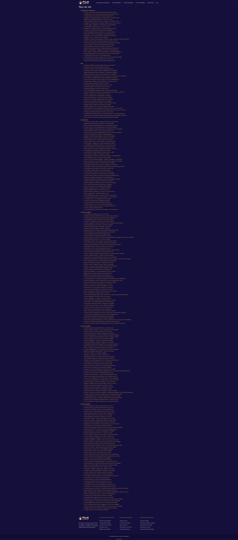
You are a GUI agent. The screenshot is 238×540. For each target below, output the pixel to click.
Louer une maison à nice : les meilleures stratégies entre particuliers (100, 242)
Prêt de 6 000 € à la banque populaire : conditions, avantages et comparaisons (103, 159)
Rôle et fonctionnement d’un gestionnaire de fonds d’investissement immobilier (103, 161)
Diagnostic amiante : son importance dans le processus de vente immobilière (102, 441)
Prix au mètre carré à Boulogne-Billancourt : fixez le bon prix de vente (100, 461)
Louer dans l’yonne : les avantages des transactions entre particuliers (100, 257)
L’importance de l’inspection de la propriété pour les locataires (99, 316)
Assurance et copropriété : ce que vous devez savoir (96, 354)
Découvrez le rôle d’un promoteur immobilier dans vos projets (99, 372)
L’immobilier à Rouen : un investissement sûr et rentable (97, 198)
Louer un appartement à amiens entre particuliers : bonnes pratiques (100, 291)
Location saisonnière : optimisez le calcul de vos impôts (97, 296)
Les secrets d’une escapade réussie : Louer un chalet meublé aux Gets (101, 314)
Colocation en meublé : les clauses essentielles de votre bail (98, 285)
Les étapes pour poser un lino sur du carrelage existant (97, 55)
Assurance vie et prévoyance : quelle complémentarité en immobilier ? (101, 70)
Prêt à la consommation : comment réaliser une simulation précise (100, 141)
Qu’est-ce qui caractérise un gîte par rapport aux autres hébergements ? (101, 79)
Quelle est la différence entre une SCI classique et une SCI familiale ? (100, 74)
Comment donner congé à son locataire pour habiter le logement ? (100, 217)
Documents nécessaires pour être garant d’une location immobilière (100, 282)
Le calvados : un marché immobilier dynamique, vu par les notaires (100, 486)
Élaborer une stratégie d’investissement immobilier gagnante (98, 177)
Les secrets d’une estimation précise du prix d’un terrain (97, 481)
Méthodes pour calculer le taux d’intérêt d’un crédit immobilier (99, 123)
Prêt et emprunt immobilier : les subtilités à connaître (97, 154)
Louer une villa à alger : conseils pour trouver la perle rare (97, 298)
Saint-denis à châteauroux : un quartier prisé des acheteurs (98, 97)
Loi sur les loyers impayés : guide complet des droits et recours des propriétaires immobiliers (106, 294)
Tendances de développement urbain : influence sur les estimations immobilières (103, 427)
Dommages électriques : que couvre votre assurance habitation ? (99, 356)
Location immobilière (128, 2)
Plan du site (119, 539)
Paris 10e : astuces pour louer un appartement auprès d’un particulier (100, 266)
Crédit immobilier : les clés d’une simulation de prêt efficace (98, 139)
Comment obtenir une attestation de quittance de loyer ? (98, 235)
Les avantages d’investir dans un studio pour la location (97, 150)
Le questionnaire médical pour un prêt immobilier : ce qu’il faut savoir (100, 197)
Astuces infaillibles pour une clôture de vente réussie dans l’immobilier (100, 502)
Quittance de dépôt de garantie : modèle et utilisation (97, 228)
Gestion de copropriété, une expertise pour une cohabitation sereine (100, 376)
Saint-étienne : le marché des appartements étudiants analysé (99, 301)
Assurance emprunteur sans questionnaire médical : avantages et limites (101, 336)
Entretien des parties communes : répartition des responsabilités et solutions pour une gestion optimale (109, 237)
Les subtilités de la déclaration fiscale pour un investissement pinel (100, 145)
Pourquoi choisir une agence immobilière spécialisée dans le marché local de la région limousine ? (107, 371)
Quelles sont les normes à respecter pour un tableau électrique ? (99, 33)
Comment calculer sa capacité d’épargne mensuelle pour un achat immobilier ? (103, 132)
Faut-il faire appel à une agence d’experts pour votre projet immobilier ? (101, 401)
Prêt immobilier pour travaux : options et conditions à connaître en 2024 (101, 21)
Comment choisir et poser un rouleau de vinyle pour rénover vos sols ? (101, 41)
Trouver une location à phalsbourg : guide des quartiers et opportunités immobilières (104, 253)
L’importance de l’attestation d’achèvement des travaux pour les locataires (102, 42)
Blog (157, 2)
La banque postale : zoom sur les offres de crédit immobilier (98, 204)
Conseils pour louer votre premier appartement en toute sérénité (99, 232)
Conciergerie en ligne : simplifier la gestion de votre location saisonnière (101, 344)
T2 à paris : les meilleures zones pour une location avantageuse (99, 221)
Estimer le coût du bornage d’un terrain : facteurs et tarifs (98, 466)
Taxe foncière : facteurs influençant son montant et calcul (98, 85)
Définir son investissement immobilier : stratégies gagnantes (98, 134)
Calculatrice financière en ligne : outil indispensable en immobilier (99, 163)
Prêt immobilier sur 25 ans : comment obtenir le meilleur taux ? (99, 130)
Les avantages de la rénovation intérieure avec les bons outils (98, 59)
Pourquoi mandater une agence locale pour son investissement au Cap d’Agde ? (103, 129)
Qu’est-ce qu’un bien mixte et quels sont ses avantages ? (98, 186)
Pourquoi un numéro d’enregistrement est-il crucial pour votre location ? (101, 360)
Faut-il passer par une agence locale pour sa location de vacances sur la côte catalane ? (105, 76)
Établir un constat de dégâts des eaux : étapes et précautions (99, 264)
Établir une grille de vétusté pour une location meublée (97, 239)
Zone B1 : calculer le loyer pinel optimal (93, 207)
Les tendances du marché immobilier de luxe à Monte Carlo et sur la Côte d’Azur (103, 108)
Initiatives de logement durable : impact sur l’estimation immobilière (100, 182)
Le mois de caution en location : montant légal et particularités (99, 305)
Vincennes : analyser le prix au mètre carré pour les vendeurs (98, 474)
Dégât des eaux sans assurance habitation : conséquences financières (100, 72)
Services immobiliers (140, 2)
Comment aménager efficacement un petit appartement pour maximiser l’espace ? (104, 92)
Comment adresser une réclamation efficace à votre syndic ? (99, 347)
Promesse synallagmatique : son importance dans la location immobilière (101, 349)
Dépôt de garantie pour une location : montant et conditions (98, 224)
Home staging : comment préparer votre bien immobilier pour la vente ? (101, 475)
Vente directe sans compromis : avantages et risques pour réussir (99, 484)
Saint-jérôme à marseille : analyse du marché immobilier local (98, 409)
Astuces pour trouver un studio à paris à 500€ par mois (97, 248)
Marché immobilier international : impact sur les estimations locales (100, 102)
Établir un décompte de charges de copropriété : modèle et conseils (100, 390)
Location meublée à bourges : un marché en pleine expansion (98, 255)
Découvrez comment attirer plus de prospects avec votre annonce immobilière (103, 506)
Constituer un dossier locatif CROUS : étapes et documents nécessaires (101, 216)
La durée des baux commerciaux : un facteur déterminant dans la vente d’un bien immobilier (106, 488)
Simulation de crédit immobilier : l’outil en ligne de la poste (98, 388)
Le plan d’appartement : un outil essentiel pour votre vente (98, 483)
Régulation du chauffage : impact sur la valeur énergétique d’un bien (100, 28)
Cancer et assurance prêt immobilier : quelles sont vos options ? (99, 333)
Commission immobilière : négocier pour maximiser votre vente (99, 468)
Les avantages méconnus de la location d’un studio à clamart (98, 219)
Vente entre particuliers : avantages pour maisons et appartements (100, 420)
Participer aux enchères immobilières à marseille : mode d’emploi (99, 470)
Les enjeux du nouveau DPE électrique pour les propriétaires (98, 30)
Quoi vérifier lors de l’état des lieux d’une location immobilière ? (99, 318)
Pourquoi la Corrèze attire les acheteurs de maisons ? (97, 67)
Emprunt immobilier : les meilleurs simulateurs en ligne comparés (99, 146)
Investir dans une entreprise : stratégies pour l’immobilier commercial (100, 148)
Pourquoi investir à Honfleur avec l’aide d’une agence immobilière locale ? (101, 175)
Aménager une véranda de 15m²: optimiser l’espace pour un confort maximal (102, 23)
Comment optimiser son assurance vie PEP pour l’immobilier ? (99, 181)
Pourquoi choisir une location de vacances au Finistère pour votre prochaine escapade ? (105, 312)
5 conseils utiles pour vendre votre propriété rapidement (97, 479)
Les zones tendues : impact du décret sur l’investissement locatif (99, 206)
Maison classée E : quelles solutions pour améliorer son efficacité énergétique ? (103, 51)
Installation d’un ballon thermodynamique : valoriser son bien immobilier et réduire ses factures (106, 39)
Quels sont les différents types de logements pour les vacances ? (100, 65)
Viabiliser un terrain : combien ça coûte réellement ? (96, 37)
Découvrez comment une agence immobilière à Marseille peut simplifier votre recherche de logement (108, 392)
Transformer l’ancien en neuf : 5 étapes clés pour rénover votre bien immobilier (103, 57)
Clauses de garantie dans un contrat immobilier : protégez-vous (99, 413)
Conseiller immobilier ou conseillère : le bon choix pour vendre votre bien (101, 440)
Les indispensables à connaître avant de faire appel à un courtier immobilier (102, 396)
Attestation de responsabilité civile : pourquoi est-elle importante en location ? (103, 244)
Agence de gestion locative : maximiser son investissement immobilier (100, 345)
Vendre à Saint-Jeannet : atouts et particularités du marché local (99, 418)
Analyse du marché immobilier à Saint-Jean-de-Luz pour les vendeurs (100, 465)
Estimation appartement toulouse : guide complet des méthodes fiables (101, 454)
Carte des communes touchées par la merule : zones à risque (98, 111)
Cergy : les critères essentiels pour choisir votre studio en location (100, 310)
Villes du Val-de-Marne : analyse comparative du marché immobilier (100, 447)
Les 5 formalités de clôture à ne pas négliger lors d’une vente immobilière (101, 504)
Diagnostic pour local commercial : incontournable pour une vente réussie (101, 423)
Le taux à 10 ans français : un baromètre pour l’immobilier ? (98, 101)
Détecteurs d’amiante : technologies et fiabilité (95, 353)
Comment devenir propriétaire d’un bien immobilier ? (96, 83)
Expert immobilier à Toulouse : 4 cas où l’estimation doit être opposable (101, 329)
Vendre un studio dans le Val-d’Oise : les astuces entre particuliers (100, 493)
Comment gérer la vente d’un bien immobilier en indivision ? (98, 425)
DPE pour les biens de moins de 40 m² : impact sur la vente (98, 432)
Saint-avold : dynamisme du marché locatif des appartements (99, 276)
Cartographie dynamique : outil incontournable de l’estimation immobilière (101, 335)
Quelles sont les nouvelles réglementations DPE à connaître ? (98, 99)
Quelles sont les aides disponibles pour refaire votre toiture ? (98, 19)
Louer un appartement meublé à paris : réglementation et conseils (100, 300)
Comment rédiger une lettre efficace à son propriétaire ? (98, 269)
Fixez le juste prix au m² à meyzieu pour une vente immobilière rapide (100, 429)
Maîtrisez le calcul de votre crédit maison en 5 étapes (97, 94)
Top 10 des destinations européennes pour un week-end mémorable (100, 90)
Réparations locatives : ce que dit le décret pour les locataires (99, 246)
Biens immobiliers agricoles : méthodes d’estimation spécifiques (99, 358)
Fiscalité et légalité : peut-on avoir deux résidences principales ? (99, 106)
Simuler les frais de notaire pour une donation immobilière (97, 367)
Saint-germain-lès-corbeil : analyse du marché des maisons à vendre (100, 490)
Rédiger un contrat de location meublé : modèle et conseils (98, 267)
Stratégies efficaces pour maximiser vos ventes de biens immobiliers (100, 508)
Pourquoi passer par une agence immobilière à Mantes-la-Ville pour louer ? (102, 250)
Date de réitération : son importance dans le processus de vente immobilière (102, 463)
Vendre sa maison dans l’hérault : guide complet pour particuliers (99, 443)
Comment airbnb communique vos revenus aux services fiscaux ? (99, 191)
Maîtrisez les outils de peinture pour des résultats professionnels (99, 60)
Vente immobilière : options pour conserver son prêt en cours (98, 172)
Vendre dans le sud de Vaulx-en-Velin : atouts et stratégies (98, 415)
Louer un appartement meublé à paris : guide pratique (97, 233)
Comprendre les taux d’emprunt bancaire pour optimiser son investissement (102, 155)
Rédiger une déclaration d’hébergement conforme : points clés (99, 351)
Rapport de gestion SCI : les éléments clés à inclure (96, 193)
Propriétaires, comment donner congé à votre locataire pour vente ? (100, 241)
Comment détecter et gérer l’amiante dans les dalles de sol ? (99, 16)
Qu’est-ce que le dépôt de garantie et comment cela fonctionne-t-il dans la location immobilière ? (108, 319)
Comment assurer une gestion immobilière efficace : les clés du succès (101, 399)
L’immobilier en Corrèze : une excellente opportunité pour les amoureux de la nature (104, 166)
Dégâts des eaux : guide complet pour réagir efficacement (98, 273)
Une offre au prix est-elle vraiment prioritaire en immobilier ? (98, 495)
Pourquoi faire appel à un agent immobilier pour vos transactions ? (100, 381)
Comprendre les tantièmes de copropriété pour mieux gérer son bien (100, 81)
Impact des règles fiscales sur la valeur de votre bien (96, 189)
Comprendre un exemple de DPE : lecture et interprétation (98, 362)
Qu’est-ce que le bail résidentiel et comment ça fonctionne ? (98, 289)
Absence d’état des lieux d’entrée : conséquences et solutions (99, 262)
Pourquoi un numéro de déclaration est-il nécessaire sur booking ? (100, 369)
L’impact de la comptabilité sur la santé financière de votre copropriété (101, 378)
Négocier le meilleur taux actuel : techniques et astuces (97, 188)
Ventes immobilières (116, 2)
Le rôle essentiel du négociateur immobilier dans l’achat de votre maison (101, 379)
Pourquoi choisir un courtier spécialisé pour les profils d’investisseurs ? (100, 127)
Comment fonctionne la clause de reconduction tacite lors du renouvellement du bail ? (105, 323)
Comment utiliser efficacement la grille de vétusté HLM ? (98, 226)
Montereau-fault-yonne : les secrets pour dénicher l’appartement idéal (101, 230)
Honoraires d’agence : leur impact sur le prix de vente (97, 86)
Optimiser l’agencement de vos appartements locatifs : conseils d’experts (101, 53)
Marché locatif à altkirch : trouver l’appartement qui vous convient (100, 271)
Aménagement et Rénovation (103, 2)
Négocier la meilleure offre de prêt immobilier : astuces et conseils (100, 383)
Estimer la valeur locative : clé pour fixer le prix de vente (97, 452)
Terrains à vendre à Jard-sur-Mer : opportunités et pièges (98, 450)
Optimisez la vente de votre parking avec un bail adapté (97, 457)
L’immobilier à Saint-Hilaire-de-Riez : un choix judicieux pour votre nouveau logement (104, 113)
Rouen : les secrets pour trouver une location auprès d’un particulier (100, 260)
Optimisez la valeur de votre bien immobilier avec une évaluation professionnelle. (103, 394)
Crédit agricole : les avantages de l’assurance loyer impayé (98, 363)
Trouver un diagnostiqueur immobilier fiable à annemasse (97, 95)
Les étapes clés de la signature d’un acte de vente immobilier (99, 497)
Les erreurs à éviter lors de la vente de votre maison (96, 477)
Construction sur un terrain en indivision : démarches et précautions (100, 35)
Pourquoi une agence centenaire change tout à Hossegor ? (98, 331)
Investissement (150, 2)
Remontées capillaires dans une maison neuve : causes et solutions (100, 32)
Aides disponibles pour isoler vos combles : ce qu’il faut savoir (98, 46)
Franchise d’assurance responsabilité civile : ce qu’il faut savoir (99, 328)
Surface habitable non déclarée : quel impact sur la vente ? (98, 416)
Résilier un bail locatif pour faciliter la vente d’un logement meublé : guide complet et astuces (106, 492)
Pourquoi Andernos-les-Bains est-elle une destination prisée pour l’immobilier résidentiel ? (105, 115)
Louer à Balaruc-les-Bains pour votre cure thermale (96, 214)
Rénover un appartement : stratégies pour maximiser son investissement (101, 50)
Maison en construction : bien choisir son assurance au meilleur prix (100, 365)
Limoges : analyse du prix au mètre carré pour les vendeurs (98, 459)
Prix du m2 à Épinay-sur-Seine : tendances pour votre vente (98, 406)
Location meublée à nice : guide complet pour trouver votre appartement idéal (103, 280)
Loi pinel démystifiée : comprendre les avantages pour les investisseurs (101, 209)
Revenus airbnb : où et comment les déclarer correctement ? (98, 287)
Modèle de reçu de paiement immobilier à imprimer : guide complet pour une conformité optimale (107, 258)
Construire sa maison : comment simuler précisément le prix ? (99, 68)
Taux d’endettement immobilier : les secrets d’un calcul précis (99, 168)
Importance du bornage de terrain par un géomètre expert (98, 385)
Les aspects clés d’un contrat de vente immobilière (96, 509)
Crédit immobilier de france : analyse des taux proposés (97, 157)
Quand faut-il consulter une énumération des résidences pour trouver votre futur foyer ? (105, 110)
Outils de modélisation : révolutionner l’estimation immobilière (98, 340)
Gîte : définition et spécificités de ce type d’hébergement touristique (100, 77)
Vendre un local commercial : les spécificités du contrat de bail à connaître (102, 456)
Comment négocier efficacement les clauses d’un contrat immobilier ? (101, 434)
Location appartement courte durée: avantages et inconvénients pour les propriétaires (105, 278)
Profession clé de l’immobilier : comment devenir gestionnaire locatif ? (101, 374)
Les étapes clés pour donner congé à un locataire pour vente (98, 407)
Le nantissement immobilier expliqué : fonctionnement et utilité (99, 152)
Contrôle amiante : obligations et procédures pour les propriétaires (100, 24)
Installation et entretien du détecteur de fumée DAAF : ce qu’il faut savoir (101, 17)
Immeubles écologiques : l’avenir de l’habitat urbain (96, 88)
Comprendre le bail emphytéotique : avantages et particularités (99, 303)
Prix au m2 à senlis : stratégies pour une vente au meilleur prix (98, 436)
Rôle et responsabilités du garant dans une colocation (97, 293)
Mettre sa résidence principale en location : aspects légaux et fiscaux (100, 125)
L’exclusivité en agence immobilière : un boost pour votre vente (99, 438)
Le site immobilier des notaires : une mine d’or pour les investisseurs (100, 195)
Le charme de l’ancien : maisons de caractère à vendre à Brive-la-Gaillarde (102, 500)
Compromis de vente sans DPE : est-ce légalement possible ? (99, 449)
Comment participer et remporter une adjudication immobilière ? (99, 431)
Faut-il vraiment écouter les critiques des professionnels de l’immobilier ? (101, 117)
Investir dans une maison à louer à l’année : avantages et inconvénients (101, 164)
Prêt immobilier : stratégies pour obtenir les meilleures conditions (99, 143)
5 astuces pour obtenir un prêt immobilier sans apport (97, 200)
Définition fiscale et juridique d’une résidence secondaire (97, 104)
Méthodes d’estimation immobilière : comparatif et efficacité (98, 387)
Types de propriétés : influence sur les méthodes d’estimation (99, 338)
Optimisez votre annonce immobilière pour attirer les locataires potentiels (101, 321)
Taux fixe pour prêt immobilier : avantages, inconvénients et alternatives (101, 121)
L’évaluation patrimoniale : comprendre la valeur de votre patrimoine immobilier (103, 397)
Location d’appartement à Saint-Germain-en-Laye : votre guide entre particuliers (103, 223)
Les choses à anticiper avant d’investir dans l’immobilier (97, 202)
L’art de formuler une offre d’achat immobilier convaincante (98, 472)
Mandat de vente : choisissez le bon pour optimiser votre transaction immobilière (103, 499)
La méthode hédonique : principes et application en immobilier (99, 342)
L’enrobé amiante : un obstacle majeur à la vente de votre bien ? (99, 411)
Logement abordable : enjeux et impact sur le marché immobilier (99, 136)
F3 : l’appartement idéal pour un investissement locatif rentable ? (99, 173)
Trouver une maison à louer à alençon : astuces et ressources (98, 251)
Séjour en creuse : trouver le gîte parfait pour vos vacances (98, 284)
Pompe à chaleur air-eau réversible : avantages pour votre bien (99, 44)
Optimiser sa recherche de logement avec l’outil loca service (98, 307)
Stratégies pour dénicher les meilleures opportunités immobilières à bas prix (102, 179)
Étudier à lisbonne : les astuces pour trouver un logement (97, 309)
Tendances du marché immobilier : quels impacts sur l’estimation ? (100, 422)
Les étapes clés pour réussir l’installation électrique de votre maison (100, 12)
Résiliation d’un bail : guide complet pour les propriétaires (97, 275)
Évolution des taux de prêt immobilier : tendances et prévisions (99, 137)
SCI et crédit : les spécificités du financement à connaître (98, 184)
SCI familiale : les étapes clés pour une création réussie (97, 170)
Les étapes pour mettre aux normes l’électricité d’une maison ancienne (101, 14)
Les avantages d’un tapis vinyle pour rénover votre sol (97, 26)
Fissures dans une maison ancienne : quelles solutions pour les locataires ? (101, 48)
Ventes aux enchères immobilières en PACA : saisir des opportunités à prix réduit (103, 445)
